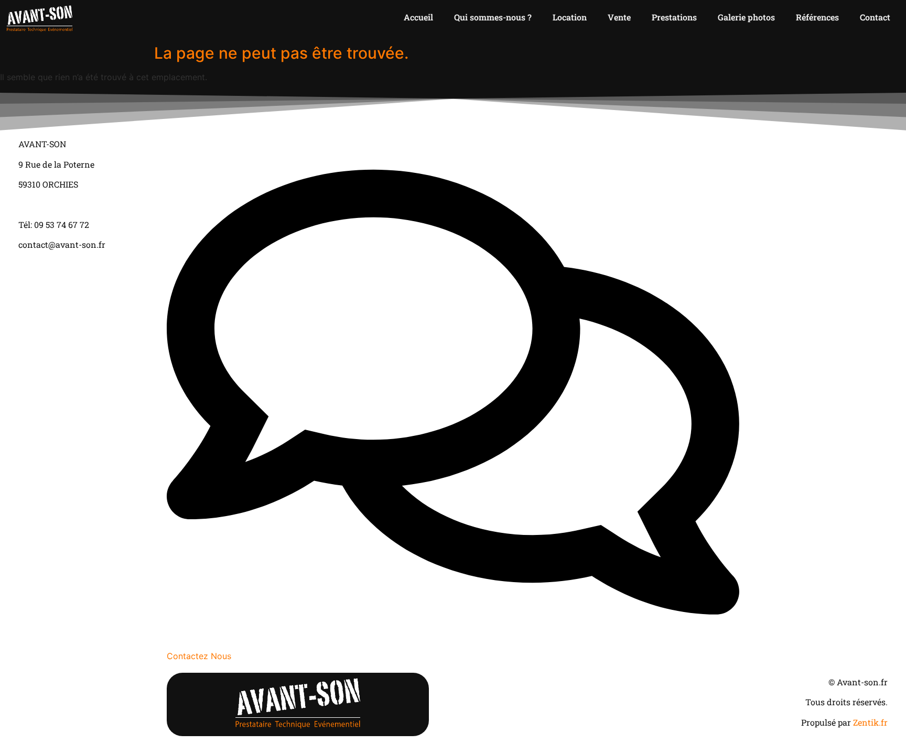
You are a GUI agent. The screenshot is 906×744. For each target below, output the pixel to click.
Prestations (674, 17)
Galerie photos (746, 17)
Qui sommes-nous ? (493, 17)
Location (570, 17)
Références (817, 17)
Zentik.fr (870, 722)
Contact (875, 17)
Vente (619, 17)
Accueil (418, 17)
